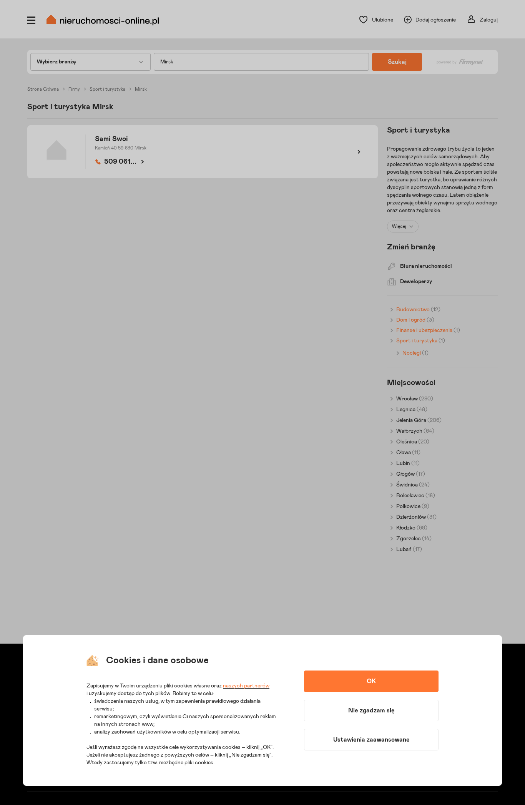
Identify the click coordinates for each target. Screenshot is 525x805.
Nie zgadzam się (371, 710)
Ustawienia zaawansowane (371, 740)
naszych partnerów (246, 686)
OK (371, 681)
